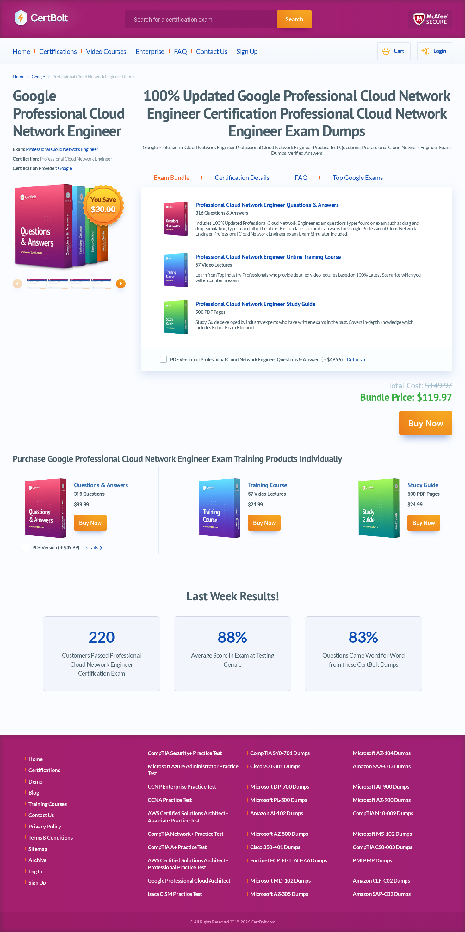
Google (38, 76)
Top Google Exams (358, 177)
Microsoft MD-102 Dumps (280, 880)
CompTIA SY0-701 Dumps (280, 753)
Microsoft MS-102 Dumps (382, 833)
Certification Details (242, 177)
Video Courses (106, 51)
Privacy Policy (44, 826)
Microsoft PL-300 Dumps (278, 800)
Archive (37, 860)
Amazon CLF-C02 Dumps (381, 880)
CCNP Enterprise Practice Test (182, 786)
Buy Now (425, 423)
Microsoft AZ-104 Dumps (381, 753)
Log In (35, 871)
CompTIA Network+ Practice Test (185, 833)
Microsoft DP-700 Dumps (279, 786)
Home (21, 51)
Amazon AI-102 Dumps (276, 813)
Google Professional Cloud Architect (189, 880)
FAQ (180, 51)
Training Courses (47, 804)
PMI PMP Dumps (372, 860)
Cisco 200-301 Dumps (275, 766)
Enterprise (150, 51)
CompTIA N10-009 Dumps (383, 813)
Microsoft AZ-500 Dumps (279, 833)
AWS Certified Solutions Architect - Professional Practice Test (188, 864)
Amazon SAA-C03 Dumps (381, 766)
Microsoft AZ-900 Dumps (381, 800)
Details (354, 359)
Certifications (58, 51)
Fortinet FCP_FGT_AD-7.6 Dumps (288, 860)
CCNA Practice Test (170, 800)
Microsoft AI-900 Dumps (381, 786)
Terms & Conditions (50, 837)
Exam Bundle (171, 177)
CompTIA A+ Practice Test (177, 847)
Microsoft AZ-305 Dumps (279, 894)
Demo (35, 781)
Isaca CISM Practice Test (175, 894)
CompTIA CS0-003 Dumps (382, 847)
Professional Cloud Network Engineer (62, 149)
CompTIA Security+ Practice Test (185, 753)
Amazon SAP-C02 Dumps (381, 894)
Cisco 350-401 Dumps (275, 847)
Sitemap (37, 849)
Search (294, 19)
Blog (33, 792)
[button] (17, 283)
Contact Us (211, 51)
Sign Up (247, 51)
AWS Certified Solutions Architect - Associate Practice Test (188, 816)
